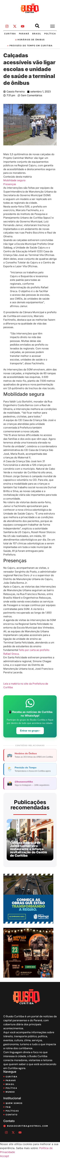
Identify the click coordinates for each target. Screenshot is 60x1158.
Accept (4, 1156)
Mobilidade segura (14, 180)
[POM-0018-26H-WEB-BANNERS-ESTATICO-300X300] (28, 922)
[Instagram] (6, 26)
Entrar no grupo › (30, 730)
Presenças (9, 184)
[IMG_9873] (28, 976)
